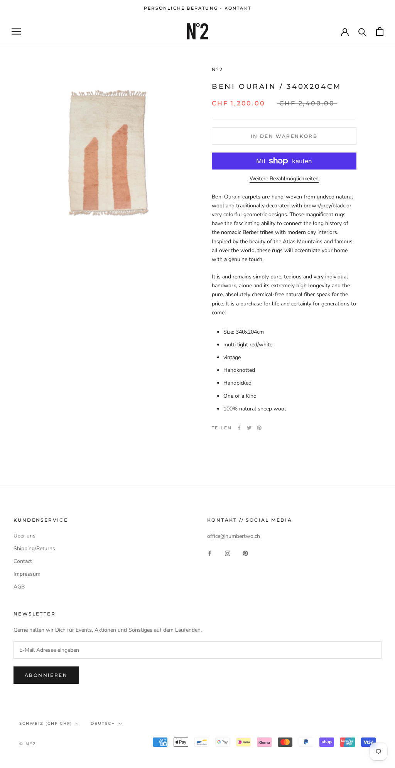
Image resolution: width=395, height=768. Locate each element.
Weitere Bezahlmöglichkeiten (284, 178)
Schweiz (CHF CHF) (45, 723)
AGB (19, 586)
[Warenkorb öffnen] (379, 31)
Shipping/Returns (34, 548)
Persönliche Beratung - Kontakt (197, 8)
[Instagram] (227, 552)
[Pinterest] (259, 428)
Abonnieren (46, 675)
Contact (23, 561)
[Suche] (362, 31)
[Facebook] (239, 428)
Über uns (24, 535)
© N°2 (27, 743)
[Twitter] (249, 428)
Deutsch (103, 723)
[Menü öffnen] (16, 31)
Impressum (27, 574)
